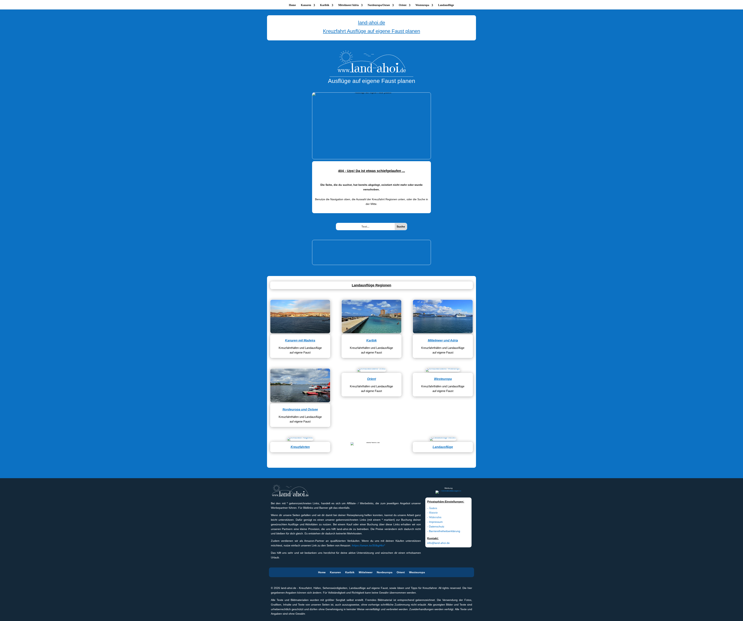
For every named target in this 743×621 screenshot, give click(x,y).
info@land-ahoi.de (438, 542)
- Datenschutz (435, 526)
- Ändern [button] (432, 508)
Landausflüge (446, 5)
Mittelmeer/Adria (348, 5)
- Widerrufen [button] (434, 517)
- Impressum (435, 521)
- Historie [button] (432, 512)
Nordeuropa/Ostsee (379, 5)
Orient (403, 5)
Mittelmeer (365, 572)
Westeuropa (422, 5)
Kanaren (306, 5)
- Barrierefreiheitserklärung (443, 531)
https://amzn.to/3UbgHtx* (368, 545)
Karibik (324, 5)
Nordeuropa (384, 572)
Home (292, 5)
